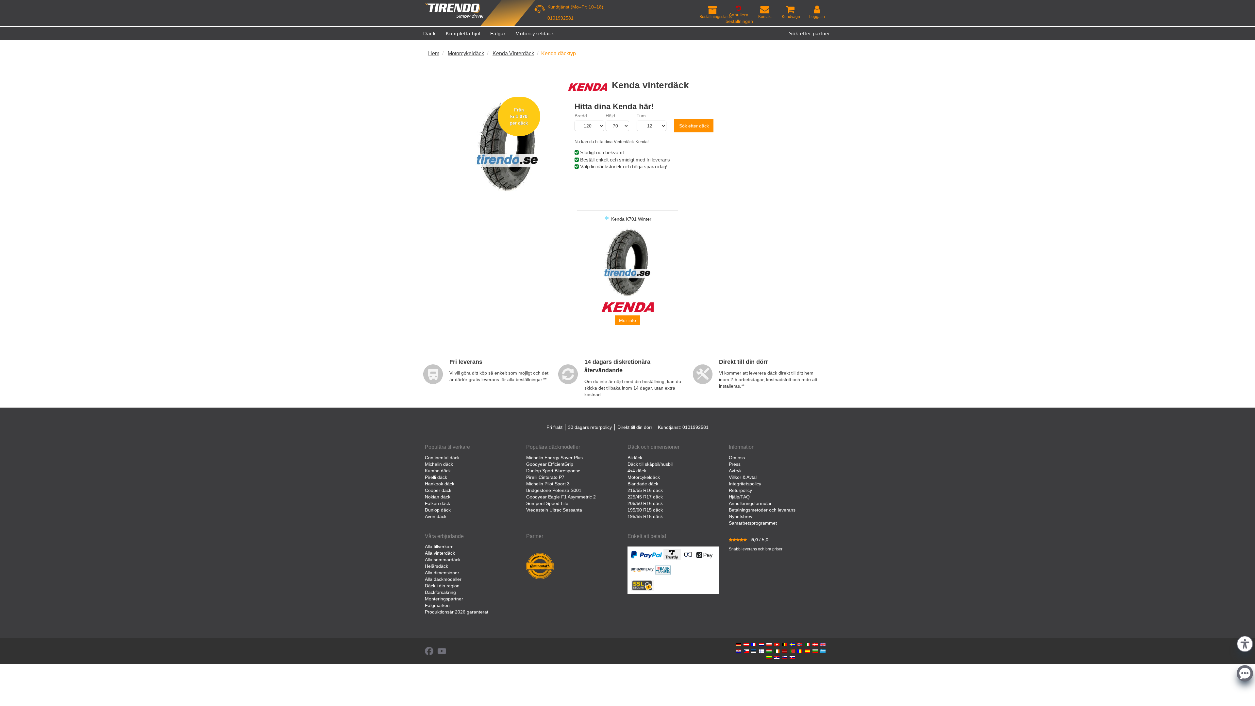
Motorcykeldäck (644, 477)
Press (735, 464)
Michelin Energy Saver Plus (554, 457)
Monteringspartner (444, 598)
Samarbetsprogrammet (753, 523)
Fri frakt (554, 427)
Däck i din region (442, 585)
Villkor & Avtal (743, 477)
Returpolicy (740, 490)
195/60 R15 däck (645, 510)
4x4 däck (637, 470)
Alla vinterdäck (440, 553)
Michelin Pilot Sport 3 (548, 483)
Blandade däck (643, 483)
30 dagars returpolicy (590, 427)
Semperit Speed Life (547, 503)
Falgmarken (437, 605)
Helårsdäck (436, 566)
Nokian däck (437, 496)
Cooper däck (438, 490)
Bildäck (635, 457)
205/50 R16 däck (645, 503)
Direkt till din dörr (634, 427)
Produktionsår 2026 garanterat (456, 611)
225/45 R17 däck (645, 496)
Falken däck (437, 503)
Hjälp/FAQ (739, 496)
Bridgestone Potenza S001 (553, 490)
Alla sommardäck (442, 559)
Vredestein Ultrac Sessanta (554, 510)
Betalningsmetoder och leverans (762, 510)
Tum (641, 115)
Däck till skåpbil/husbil (650, 464)
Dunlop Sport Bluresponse (553, 470)
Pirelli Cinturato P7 (545, 477)
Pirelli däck (436, 477)
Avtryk (735, 470)
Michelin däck (439, 464)
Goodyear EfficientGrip (549, 464)
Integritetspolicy (745, 483)
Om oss (737, 457)
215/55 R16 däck (645, 490)
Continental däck (442, 457)
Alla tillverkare (439, 546)
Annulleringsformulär (750, 503)
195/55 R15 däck (645, 516)
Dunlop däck (438, 510)
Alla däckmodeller (443, 579)
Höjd (610, 115)
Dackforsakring (440, 592)
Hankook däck (439, 483)
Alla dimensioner (442, 572)
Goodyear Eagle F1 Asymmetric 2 (561, 496)
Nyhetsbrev (740, 516)
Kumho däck (438, 470)
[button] (1245, 643)
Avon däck (435, 516)
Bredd (581, 115)
